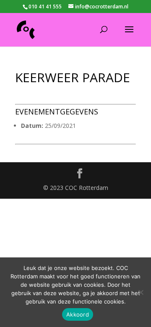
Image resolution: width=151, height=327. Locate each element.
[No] (140, 292)
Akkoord (77, 314)
